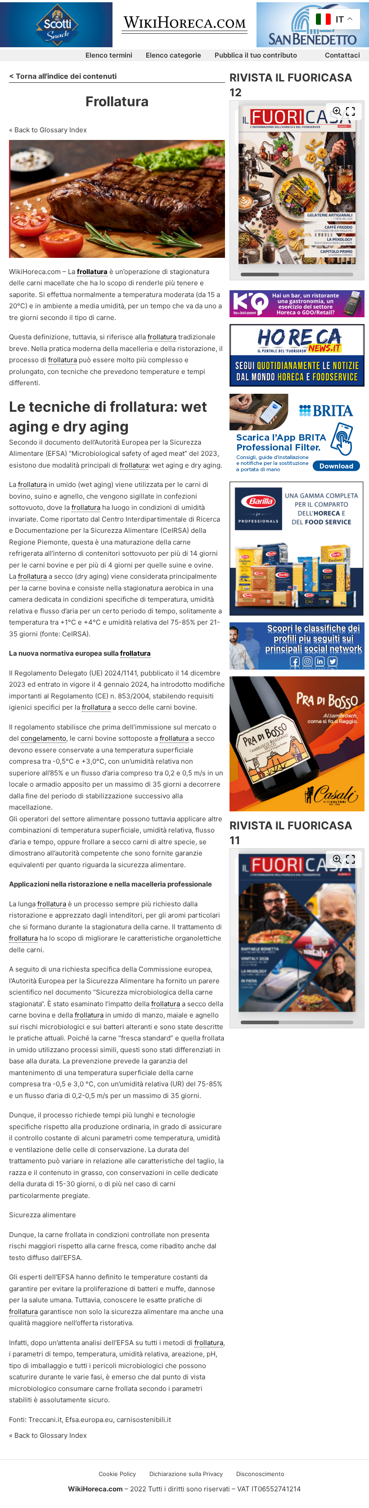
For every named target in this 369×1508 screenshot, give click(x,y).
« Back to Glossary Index (48, 130)
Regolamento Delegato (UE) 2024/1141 (75, 673)
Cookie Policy (117, 1473)
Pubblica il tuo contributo (256, 55)
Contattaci (342, 55)
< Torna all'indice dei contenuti (63, 76)
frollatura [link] (92, 271)
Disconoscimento (260, 1473)
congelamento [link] (43, 738)
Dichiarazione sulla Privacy (186, 1473)
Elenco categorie (173, 55)
